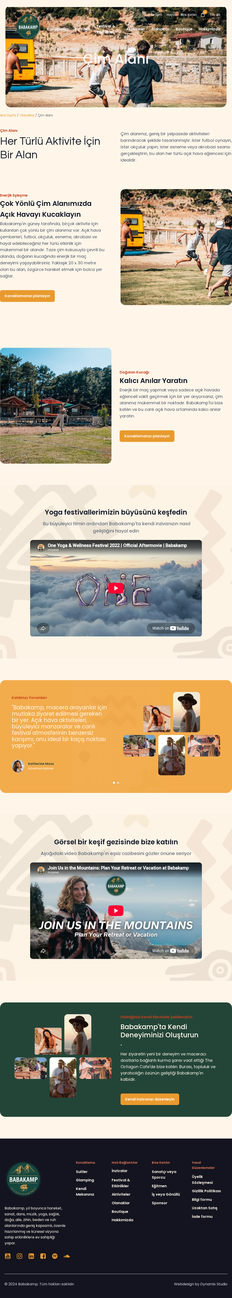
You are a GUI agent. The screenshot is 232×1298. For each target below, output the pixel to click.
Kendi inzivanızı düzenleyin (149, 1099)
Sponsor (159, 1203)
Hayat (171, 14)
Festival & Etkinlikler (106, 29)
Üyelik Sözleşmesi (202, 1179)
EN (218, 14)
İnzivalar (82, 29)
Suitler (82, 1171)
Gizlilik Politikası (206, 1191)
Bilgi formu (202, 1199)
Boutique (184, 29)
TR (212, 14)
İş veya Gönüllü (166, 1194)
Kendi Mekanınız (85, 1191)
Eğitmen (159, 1186)
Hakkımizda (209, 29)
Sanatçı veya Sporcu (164, 1174)
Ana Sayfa (8, 115)
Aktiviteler (135, 29)
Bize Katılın (189, 14)
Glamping (85, 1180)
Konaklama (57, 29)
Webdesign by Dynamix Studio (200, 1284)
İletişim (156, 14)
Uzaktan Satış (205, 1208)
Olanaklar (160, 29)
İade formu (202, 1216)
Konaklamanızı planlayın (27, 296)
